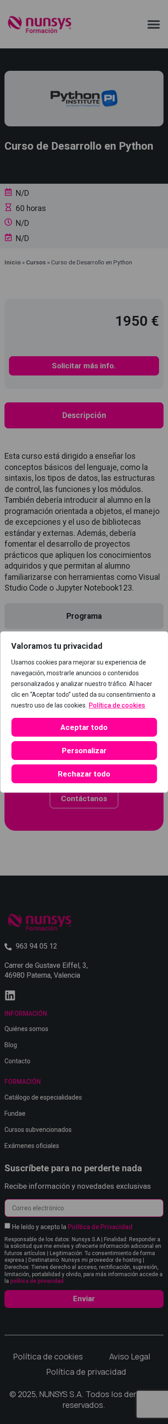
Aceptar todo (84, 727)
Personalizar (84, 750)
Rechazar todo (84, 773)
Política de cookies (117, 705)
